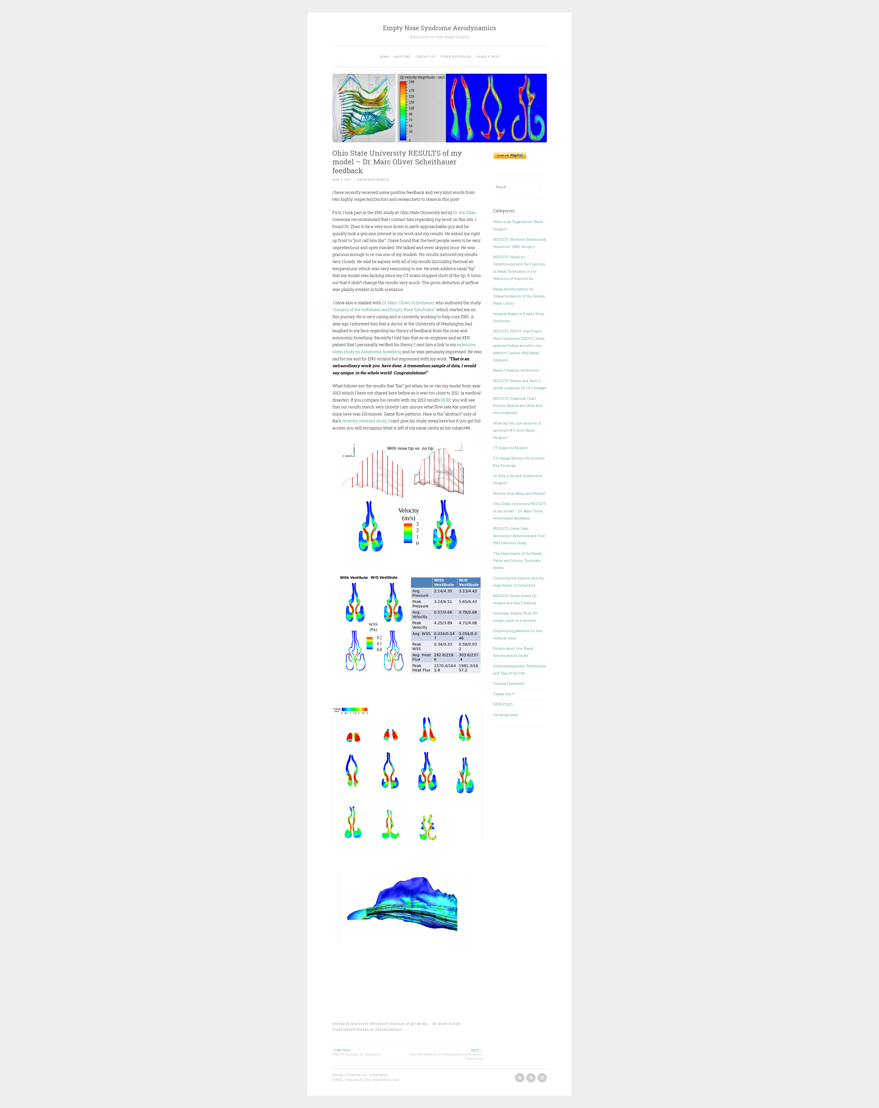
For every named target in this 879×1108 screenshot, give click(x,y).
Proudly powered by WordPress (360, 1075)
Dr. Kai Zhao (464, 212)
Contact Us (425, 56)
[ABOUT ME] (542, 1078)
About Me (401, 56)
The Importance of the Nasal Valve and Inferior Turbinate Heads (517, 560)
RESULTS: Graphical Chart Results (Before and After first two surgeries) (518, 405)
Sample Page (487, 56)
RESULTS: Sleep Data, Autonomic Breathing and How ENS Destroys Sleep (519, 535)
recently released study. (365, 421)
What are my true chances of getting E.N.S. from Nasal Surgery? (517, 430)
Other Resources (455, 56)
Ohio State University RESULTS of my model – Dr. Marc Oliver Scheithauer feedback (519, 510)
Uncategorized (388, 1029)
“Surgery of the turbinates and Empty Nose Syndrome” (383, 309)
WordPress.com (385, 1080)
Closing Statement (509, 683)
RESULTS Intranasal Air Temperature (356, 1052)
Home (384, 56)
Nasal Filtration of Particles (516, 370)
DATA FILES (503, 704)
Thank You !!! (503, 694)
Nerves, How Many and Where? (519, 493)
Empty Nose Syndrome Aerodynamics (439, 28)
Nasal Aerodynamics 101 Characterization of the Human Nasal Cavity (445, 1054)
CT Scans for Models (510, 447)
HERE (446, 400)
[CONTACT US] (519, 1078)
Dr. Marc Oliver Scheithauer (408, 302)
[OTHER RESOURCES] (530, 1078)
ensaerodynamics (373, 179)
